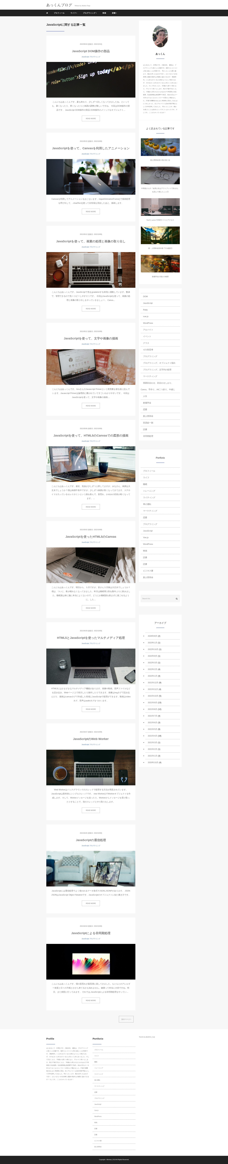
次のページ (126, 1019)
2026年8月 (152, 636)
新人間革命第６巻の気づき (160, 160)
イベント (147, 336)
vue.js (145, 316)
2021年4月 (152, 736)
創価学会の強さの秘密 (160, 277)
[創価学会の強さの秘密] (160, 264)
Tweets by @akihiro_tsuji (147, 1037)
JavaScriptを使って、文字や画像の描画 (91, 338)
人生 (145, 396)
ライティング (149, 497)
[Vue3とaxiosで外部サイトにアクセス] (160, 207)
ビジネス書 (148, 571)
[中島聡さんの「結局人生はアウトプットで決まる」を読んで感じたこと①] (160, 175)
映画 (104, 13)
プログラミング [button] (89, 13)
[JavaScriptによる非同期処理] (90, 962)
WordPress (148, 323)
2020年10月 (153, 762)
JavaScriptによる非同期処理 (90, 933)
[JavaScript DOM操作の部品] (90, 80)
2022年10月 (153, 649)
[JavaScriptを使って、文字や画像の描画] (90, 367)
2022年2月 (152, 669)
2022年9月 (152, 656)
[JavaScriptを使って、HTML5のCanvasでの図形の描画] (90, 464)
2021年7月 (152, 716)
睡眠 (145, 484)
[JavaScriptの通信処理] (90, 868)
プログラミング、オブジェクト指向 (159, 363)
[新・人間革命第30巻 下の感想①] (160, 235)
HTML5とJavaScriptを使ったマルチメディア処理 (91, 637)
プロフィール (59, 13)
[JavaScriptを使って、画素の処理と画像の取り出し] (90, 270)
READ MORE (91, 118)
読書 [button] (114, 13)
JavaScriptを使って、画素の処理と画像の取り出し (91, 241)
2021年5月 (152, 729)
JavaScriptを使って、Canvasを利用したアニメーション (91, 148)
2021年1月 (152, 756)
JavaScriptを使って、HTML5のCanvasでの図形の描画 (90, 435)
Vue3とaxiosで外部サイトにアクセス (160, 220)
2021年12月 (153, 682)
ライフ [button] (73, 13)
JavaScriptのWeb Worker (91, 739)
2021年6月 (152, 722)
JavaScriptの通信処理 (91, 840)
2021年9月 (152, 702)
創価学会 (147, 403)
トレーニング (149, 491)
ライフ (146, 477)
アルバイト (148, 330)
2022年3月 (152, 663)
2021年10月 (153, 696)
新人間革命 (148, 416)
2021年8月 (152, 709)
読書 (145, 429)
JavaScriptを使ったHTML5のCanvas (90, 536)
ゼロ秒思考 (148, 350)
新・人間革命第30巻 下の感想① (160, 248)
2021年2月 (152, 749)
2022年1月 (152, 676)
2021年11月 (153, 689)
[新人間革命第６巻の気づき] (160, 147)
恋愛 (145, 409)
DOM (145, 296)
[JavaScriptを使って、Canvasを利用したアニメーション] (90, 177)
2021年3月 (152, 742)
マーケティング (150, 376)
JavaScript (85, 57)
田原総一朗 (148, 423)
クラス (146, 343)
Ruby (145, 310)
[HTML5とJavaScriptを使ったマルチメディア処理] (90, 666)
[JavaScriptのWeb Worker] (90, 767)
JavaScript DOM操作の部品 (91, 51)
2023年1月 (152, 643)
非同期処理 (148, 436)
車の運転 (147, 504)
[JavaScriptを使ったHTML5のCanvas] (90, 565)
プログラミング (94, 57)
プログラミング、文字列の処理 (157, 370)
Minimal (109, 1159)
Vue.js (146, 537)
